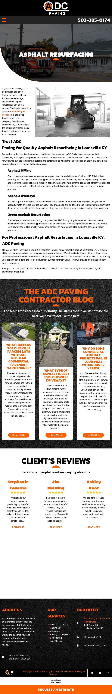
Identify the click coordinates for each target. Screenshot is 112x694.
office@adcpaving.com (95, 646)
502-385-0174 (94, 20)
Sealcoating (56, 638)
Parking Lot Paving (59, 625)
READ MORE (18, 435)
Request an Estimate (56, 689)
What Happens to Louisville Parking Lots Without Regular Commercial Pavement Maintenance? (18, 356)
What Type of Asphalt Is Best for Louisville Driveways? (56, 375)
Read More (18, 527)
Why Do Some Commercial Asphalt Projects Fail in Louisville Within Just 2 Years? (93, 358)
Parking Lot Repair (59, 635)
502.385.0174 (94, 637)
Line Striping (56, 641)
